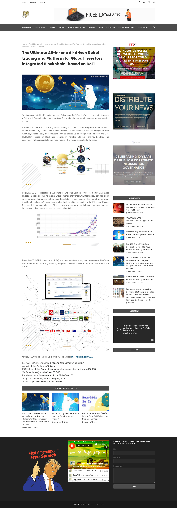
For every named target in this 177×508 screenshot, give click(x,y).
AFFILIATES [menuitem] (40, 27)
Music (24, 2)
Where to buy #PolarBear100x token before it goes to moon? (65, 416)
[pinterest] (153, 2)
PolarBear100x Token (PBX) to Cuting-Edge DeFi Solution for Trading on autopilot (95, 416)
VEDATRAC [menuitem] (27, 27)
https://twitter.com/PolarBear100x (46, 381)
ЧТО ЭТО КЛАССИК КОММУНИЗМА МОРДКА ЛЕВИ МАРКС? (139, 221)
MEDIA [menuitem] (27, 34)
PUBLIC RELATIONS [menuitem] (76, 27)
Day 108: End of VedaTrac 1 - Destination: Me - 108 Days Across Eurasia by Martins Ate (139, 247)
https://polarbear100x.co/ (43, 366)
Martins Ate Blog (96, 504)
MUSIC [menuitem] (62, 27)
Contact (43, 2)
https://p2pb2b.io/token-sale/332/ (68, 363)
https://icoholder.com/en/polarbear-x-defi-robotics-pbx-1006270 (66, 369)
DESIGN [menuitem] (91, 27)
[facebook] (139, 2)
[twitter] (144, 2)
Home (24, 44)
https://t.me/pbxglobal (54, 378)
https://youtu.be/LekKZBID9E (46, 372)
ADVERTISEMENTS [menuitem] (126, 27)
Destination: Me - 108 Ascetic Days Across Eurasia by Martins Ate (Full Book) (140, 207)
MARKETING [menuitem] (143, 27)
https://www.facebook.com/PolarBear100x (54, 375)
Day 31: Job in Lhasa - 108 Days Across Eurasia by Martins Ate (140, 278)
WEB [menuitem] (101, 27)
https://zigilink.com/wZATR (83, 357)
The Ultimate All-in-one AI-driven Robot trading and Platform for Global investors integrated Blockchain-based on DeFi (35, 419)
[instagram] (149, 2)
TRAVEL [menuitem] (52, 27)
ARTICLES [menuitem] (110, 27)
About (33, 2)
